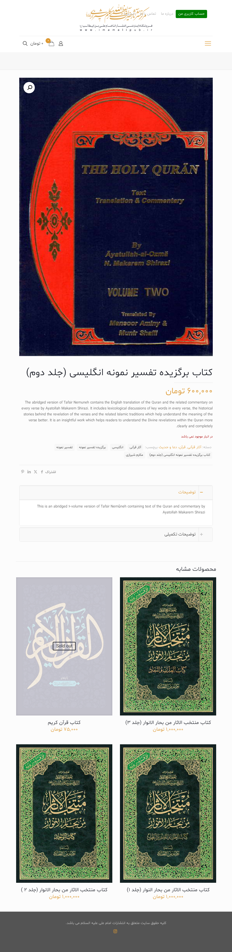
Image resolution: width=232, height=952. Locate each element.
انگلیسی (117, 447)
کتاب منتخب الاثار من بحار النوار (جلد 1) (168, 890)
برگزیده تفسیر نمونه (92, 447)
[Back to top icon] (205, 940)
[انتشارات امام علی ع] (116, 18)
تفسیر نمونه (64, 447)
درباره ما (167, 14)
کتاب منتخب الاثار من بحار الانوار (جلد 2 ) (64, 890)
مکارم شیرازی (134, 455)
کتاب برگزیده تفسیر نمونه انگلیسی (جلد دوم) (179, 455)
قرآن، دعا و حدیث (172, 447)
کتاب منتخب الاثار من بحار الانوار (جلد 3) (168, 722)
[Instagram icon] (115, 932)
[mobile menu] (208, 44)
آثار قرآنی (194, 447)
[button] (29, 87)
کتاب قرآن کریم (64, 722)
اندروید (129, 14)
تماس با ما (148, 14)
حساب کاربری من (191, 14)
